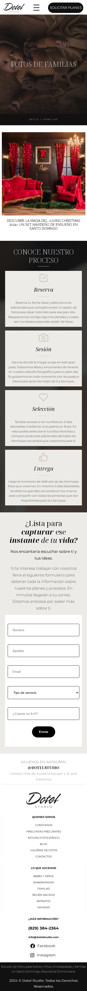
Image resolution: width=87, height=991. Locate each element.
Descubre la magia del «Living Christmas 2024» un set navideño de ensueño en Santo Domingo (43, 225)
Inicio (34, 119)
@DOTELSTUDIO (43, 767)
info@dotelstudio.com (44, 937)
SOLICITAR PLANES (66, 8)
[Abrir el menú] (36, 8)
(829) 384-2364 (43, 928)
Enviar (43, 732)
